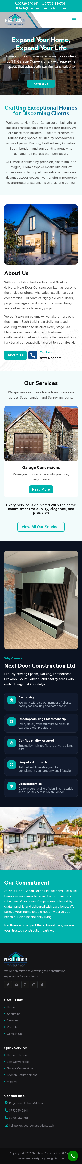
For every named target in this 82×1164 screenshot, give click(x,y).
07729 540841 (50, 358)
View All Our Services (41, 527)
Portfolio (12, 1027)
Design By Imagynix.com (48, 1158)
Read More (41, 489)
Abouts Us (14, 1014)
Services (12, 1020)
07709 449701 (18, 1118)
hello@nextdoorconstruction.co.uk (31, 1125)
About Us (15, 355)
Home (11, 1007)
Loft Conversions (18, 1062)
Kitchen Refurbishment (22, 1075)
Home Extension (17, 1055)
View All (12, 1081)
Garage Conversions (20, 1068)
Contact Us (14, 1034)
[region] (41, 61)
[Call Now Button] (73, 1156)
